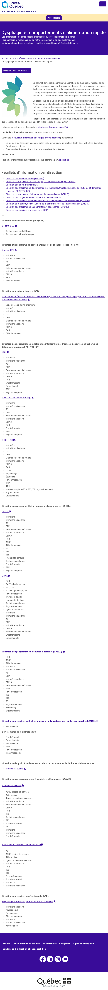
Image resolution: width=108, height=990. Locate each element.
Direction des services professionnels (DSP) (27, 210)
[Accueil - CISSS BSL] (54, 981)
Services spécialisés (11, 785)
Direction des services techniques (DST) (25, 178)
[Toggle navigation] (102, 4)
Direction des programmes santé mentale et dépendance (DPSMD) (37, 207)
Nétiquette (65, 943)
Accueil (5, 58)
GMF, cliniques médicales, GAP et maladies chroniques (27, 901)
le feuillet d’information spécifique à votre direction (36, 137)
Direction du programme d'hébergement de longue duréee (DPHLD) (37, 194)
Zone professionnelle (21, 58)
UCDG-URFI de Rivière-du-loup (16, 397)
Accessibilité (50, 943)
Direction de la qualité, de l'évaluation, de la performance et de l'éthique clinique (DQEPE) (47, 204)
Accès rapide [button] (54, 18)
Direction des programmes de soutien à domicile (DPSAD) (33, 197)
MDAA (5, 576)
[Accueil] (13, 4)
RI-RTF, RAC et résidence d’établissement (21, 844)
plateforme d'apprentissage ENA (53, 127)
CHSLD (5, 511)
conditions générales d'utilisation (62, 43)
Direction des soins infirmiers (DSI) (22, 185)
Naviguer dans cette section (16, 70)
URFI (4, 352)
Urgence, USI (8, 250)
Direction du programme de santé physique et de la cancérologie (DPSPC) (40, 181)
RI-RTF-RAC (7, 440)
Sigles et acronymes (83, 943)
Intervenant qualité (14, 768)
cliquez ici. (64, 160)
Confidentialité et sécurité (27, 943)
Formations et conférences (47, 58)
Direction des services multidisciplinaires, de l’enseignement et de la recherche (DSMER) (48, 200)
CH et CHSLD (8, 226)
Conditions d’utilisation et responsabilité (24, 949)
